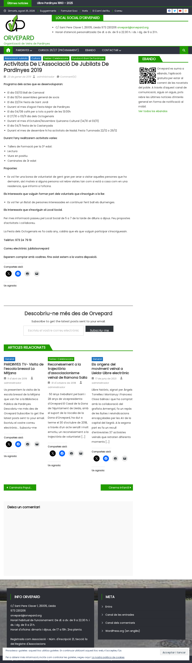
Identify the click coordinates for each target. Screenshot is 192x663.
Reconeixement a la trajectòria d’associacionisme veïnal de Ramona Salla (67, 371)
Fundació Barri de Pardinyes (88, 58)
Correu (118, 10)
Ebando (90, 50)
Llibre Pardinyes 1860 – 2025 (55, 3)
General (9, 359)
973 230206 (18, 610)
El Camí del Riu (101, 10)
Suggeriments (48, 10)
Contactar (110, 50)
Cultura (36, 58)
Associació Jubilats (16, 58)
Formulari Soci (69, 10)
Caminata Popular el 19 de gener (22, 487)
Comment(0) (68, 77)
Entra (108, 607)
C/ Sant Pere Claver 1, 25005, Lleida (33, 606)
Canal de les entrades (119, 615)
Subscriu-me (99, 330)
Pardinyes (22, 50)
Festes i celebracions (56, 58)
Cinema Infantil (119, 487)
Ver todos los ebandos (152, 111)
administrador (45, 77)
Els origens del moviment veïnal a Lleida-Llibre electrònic (110, 368)
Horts (85, 10)
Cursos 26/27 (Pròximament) (58, 50)
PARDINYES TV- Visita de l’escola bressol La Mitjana (24, 368)
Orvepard (19, 38)
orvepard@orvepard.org (132, 27)
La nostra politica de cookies (108, 657)
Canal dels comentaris (120, 623)
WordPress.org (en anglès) (122, 631)
